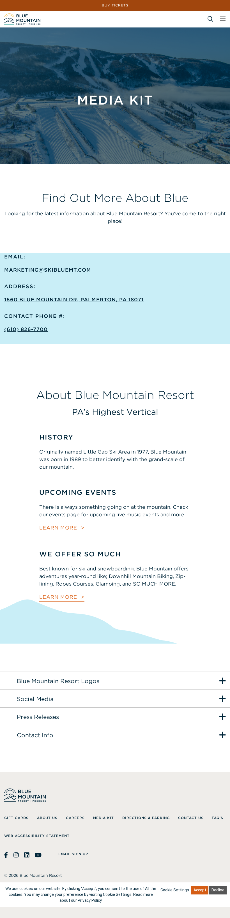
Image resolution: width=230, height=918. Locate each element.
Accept (200, 890)
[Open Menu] (222, 19)
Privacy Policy (90, 900)
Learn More (59, 528)
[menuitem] (16, 818)
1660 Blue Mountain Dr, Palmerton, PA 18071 (74, 299)
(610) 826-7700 (26, 329)
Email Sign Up (73, 854)
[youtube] (38, 855)
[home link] (22, 19)
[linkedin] (27, 855)
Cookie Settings (174, 890)
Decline (217, 890)
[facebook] (6, 855)
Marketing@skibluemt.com (47, 270)
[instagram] (16, 855)
